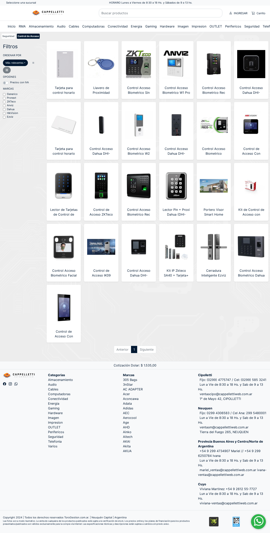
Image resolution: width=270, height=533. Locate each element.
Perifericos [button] (233, 26)
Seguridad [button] (252, 26)
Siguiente (147, 349)
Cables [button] (74, 26)
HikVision (12, 113)
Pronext (11, 97)
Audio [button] (61, 26)
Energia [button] (136, 26)
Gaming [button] (151, 26)
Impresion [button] (199, 26)
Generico (12, 94)
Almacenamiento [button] (41, 26)
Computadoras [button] (93, 26)
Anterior (122, 349)
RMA (22, 26)
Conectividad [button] (118, 26)
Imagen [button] (183, 26)
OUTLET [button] (216, 26)
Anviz (10, 105)
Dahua (10, 109)
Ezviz (10, 116)
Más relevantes (15, 62)
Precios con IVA (19, 82)
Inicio (12, 26)
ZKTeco (11, 101)
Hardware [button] (167, 26)
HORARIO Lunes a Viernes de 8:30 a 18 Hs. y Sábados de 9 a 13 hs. (150, 2)
